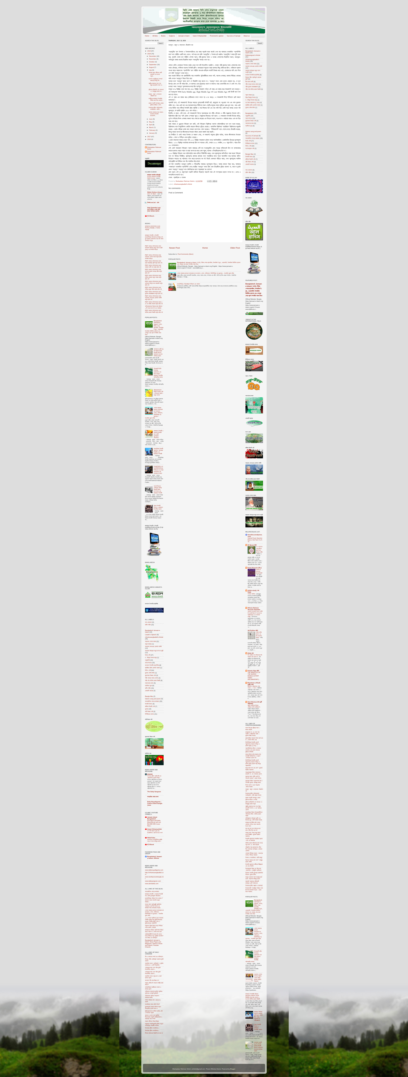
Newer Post (174, 248)
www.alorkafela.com (151, 883)
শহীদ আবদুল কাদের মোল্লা (151, 678)
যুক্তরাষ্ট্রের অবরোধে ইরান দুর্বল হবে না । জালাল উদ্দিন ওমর (254, 739)
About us (247, 36)
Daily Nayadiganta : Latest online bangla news (154, 803)
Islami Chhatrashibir (200, 36)
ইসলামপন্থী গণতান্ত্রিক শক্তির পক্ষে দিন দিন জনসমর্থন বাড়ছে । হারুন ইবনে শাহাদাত (254, 889)
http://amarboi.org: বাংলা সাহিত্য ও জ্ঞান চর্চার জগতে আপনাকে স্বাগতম (154, 209)
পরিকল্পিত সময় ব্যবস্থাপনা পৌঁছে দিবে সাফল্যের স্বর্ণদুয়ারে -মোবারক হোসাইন (253, 848)
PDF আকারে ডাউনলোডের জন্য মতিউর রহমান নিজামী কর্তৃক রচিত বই (154, 311)
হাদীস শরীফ (148, 625)
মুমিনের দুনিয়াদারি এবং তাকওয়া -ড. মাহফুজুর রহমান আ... (156, 90)
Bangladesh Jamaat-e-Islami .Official (154, 857)
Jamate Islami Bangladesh (152, 818)
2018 (149, 54)
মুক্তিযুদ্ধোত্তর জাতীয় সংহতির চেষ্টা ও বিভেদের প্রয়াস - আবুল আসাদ (158, 392)
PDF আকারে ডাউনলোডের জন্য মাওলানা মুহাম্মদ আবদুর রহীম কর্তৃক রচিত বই (153, 271)
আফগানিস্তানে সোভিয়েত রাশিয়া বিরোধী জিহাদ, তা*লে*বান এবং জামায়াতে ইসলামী (158, 489)
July (150, 70)
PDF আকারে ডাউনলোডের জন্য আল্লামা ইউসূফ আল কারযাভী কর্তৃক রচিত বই (153, 283)
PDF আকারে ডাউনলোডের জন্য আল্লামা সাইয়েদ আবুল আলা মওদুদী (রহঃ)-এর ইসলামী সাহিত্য (153, 247)
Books (163, 36)
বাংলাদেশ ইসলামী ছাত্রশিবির (152, 665)
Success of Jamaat (233, 36)
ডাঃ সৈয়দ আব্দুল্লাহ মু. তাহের (252, 102)
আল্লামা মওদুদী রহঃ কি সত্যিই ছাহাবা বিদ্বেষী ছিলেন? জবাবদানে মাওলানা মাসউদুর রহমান (159, 352)
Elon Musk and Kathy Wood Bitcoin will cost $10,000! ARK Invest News (154, 823)
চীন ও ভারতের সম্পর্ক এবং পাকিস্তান (154, 956)
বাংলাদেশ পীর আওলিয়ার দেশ (152, 980)
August (151, 67)
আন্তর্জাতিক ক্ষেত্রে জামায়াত (152, 701)
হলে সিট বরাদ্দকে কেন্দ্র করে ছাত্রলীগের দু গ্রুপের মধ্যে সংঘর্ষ (154, 831)
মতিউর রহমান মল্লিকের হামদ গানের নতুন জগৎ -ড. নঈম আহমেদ (254, 843)
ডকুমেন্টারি (147, 660)
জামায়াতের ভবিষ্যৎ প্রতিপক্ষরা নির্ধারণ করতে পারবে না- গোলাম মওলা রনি (154, 930)
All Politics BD (253, 630)
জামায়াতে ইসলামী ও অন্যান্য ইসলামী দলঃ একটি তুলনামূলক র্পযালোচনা (158, 434)
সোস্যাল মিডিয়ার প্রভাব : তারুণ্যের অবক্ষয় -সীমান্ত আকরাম (254, 854)
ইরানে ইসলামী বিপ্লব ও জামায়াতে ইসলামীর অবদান (158, 507)
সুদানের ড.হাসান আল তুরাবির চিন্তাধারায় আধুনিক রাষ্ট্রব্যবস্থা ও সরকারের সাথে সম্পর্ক (153, 1016)
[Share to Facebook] (214, 181)
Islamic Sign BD (253, 671)
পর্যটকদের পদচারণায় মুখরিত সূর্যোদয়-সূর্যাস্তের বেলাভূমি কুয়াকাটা (154, 992)
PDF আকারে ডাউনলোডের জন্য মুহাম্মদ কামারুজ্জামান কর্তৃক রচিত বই (153, 292)
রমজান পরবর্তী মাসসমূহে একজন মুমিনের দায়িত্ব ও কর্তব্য (252, 798)
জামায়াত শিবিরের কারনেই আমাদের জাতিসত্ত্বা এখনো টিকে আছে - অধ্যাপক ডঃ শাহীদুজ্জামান (258, 1016)
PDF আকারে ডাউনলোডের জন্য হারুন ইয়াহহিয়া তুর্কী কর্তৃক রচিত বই (153, 262)
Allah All (251, 653)
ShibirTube (151, 838)
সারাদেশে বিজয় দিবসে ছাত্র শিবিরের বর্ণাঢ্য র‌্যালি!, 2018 (153, 926)
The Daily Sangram (154, 791)
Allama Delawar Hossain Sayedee (254, 608)
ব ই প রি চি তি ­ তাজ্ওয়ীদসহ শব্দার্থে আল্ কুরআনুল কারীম (259, 549)
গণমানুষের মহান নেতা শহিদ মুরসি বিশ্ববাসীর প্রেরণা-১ (153, 972)
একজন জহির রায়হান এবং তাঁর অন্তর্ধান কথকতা (259, 634)
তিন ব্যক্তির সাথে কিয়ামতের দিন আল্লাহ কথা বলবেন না (255, 656)
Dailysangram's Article (252, 55)
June (151, 119)
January (152, 133)
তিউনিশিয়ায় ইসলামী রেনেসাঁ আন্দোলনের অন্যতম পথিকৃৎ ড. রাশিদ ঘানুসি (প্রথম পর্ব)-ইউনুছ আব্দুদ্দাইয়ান (253, 762)
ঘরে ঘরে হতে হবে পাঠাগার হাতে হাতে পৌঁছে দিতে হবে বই (253, 829)
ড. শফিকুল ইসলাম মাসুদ (151, 657)
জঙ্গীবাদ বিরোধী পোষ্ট (150, 706)
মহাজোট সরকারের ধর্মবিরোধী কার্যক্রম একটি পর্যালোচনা (252, 882)
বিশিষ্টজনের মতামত (149, 714)
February (152, 130)
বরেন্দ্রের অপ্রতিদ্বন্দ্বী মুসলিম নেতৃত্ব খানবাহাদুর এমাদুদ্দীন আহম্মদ (154, 1024)
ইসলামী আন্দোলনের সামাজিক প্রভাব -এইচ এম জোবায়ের (254, 839)
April (150, 124)
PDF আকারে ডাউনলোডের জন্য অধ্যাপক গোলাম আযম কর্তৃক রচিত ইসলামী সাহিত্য (153, 256)
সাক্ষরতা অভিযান (252, 594)
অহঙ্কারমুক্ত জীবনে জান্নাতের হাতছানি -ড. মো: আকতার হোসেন (253, 773)
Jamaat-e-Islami (183, 36)
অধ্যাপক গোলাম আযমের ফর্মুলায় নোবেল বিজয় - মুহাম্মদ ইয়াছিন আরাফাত (258, 977)
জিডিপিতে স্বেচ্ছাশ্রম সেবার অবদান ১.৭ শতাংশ (254, 687)
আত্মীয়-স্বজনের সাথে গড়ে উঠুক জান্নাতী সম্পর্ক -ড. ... (155, 85)
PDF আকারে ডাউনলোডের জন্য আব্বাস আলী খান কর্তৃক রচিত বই (153, 266)
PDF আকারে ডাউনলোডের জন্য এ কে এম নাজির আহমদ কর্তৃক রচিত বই (154, 302)
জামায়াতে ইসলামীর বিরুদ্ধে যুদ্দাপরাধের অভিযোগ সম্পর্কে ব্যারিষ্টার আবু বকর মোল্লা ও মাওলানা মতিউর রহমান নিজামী (252, 996)
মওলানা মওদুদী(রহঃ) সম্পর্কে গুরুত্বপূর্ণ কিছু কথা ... (155, 79)
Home (147, 36)
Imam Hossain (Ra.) (255, 568)
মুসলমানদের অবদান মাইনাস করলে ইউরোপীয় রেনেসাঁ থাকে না (153, 1007)
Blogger (232, 1069)
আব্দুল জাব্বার (148, 644)
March (151, 127)
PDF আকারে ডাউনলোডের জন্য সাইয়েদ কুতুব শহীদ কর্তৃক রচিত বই (153, 288)
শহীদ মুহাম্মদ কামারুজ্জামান (251, 86)
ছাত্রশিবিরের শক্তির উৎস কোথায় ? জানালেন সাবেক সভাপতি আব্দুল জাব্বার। (154, 899)
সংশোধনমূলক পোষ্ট (249, 148)
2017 (149, 136)
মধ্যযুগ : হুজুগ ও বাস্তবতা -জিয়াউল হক (155, 95)
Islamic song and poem (153, 699)
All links (155, 36)
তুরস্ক (146, 709)
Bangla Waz (149, 696)
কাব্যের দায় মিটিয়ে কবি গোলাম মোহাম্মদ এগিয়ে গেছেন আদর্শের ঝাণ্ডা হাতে (252, 824)
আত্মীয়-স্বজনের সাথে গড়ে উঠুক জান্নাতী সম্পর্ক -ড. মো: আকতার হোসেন (253, 808)
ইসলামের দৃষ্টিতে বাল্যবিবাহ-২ (152, 1028)
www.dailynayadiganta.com (154, 870)
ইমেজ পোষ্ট (147, 655)
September (153, 64)
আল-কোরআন (148, 622)
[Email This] (208, 181)
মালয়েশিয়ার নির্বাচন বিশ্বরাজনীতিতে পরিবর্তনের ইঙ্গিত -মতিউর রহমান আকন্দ (253, 813)
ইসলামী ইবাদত (148, 704)
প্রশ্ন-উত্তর (148, 662)
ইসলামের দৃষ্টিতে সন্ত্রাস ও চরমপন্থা (254, 885)
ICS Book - (151, 216)
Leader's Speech (150, 634)
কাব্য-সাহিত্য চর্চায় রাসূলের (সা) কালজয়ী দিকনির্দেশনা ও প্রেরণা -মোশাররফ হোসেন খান (253, 755)
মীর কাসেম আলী (249, 81)
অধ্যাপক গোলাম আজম (150, 641)
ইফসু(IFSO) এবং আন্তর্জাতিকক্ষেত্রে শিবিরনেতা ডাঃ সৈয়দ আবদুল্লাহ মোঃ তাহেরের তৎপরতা (158, 470)
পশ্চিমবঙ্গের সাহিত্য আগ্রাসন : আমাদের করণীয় (152, 996)
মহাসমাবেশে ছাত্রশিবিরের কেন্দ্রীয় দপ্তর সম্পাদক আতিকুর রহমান (154, 840)
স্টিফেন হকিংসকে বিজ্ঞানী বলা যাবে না (154, 1033)
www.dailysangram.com (153, 881)
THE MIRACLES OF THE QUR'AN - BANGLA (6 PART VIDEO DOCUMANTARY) (254, 676)
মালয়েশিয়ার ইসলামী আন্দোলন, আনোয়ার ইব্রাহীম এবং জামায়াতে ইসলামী (158, 451)
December (153, 56)
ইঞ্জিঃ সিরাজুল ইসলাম (250, 97)
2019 (149, 51)
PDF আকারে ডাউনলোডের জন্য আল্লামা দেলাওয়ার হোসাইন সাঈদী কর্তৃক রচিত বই (153, 297)
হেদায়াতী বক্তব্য (149, 690)
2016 (149, 139)
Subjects (172, 36)
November (153, 59)
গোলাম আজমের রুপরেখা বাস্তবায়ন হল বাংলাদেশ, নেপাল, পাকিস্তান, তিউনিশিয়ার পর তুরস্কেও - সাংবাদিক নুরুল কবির (205, 273)
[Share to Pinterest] (216, 181)
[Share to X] (212, 181)
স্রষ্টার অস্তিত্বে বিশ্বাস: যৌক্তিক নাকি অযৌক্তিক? (254, 706)
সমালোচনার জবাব (149, 683)
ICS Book (150, 844)
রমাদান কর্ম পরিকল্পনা (152, 194)
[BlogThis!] (210, 181)
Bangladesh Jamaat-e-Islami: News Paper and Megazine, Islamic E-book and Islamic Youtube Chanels (153, 943)
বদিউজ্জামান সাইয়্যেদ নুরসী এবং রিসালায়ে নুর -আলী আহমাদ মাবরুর (253, 819)
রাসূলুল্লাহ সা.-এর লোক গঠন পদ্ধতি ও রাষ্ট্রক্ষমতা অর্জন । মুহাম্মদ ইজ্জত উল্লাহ (252, 733)
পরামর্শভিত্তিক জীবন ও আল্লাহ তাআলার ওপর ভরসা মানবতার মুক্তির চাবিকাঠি (253, 749)
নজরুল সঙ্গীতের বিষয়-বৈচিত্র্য (152, 1021)
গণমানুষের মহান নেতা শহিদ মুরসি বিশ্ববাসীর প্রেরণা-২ (153, 968)
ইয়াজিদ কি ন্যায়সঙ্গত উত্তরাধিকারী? (259, 571)
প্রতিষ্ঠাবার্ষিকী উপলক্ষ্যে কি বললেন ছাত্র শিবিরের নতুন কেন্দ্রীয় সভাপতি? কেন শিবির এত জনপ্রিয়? (154, 935)
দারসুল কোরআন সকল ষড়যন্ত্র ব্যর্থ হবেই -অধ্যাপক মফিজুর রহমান (253, 878)
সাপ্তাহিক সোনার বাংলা (152, 796)
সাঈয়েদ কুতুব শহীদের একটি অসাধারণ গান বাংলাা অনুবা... (155, 74)
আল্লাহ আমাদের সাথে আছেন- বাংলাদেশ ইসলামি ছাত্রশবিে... (156, 113)
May (150, 122)
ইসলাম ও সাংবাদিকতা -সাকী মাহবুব (253, 857)
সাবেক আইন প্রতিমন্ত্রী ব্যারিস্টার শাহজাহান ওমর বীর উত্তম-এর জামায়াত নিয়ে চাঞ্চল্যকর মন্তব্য (153, 906)
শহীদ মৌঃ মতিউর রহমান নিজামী (152, 680)
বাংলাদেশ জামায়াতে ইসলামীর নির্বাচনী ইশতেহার (153, 177)
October (152, 62)
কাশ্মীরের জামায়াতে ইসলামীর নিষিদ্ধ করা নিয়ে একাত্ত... (156, 99)
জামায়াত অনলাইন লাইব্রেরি (153, 175)
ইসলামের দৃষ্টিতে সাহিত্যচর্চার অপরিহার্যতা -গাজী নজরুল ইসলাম (253, 794)
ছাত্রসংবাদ (150, 774)
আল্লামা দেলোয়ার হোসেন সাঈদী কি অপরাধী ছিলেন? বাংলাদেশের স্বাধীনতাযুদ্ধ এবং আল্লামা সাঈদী (255, 613)
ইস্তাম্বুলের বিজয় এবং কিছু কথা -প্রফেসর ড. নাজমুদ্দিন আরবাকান (253, 869)
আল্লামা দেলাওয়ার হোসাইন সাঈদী (153, 646)
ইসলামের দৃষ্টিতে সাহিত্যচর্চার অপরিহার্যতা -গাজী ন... (155, 108)
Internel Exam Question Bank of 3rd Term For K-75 (255, 539)
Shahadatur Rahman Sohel (154, 148)
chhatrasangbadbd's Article (183, 184)
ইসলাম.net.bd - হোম (153, 202)
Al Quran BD (252, 545)
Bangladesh (249, 113)
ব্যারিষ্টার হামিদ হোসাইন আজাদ (152, 668)
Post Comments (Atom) (185, 254)
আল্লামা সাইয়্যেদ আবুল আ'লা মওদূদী (154, 651)
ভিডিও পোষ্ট (148, 670)
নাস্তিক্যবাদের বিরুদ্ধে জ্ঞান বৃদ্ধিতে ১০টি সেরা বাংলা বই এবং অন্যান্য (153, 307)
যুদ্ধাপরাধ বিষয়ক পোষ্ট (150, 675)
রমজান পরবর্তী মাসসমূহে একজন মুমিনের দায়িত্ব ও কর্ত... (156, 104)
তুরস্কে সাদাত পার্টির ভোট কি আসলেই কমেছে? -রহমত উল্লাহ (253, 777)
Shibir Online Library (154, 192)
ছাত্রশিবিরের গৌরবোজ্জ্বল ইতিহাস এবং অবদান (188, 284)
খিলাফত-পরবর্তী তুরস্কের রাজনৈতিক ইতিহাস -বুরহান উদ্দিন (254, 873)
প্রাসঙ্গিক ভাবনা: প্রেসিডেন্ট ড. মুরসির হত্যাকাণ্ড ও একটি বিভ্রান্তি (154, 964)
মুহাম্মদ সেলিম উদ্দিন (149, 673)
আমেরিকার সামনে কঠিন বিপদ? (152, 1004)
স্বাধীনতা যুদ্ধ (148, 685)
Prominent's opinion (216, 36)
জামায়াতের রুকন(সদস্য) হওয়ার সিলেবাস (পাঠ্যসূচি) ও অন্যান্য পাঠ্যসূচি (152, 227)
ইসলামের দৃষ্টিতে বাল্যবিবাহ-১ (152, 1030)
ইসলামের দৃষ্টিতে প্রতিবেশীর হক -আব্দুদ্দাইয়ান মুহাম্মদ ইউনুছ (154, 777)
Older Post (235, 248)
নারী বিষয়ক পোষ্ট (149, 711)
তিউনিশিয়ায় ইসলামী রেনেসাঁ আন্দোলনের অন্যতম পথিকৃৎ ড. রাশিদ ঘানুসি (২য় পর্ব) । (252, 743)
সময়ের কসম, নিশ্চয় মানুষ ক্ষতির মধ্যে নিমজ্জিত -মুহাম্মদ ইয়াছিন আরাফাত (252, 834)
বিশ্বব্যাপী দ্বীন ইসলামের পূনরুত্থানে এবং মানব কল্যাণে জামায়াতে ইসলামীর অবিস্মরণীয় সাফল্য (158, 373)
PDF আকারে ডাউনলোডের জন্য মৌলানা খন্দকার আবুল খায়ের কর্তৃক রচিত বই (153, 277)
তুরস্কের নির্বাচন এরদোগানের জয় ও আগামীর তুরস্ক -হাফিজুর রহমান (253, 781)
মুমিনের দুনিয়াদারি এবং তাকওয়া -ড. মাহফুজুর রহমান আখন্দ (254, 802)
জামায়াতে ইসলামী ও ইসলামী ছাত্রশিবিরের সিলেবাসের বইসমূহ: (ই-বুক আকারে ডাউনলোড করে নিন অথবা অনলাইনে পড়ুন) (154, 237)
